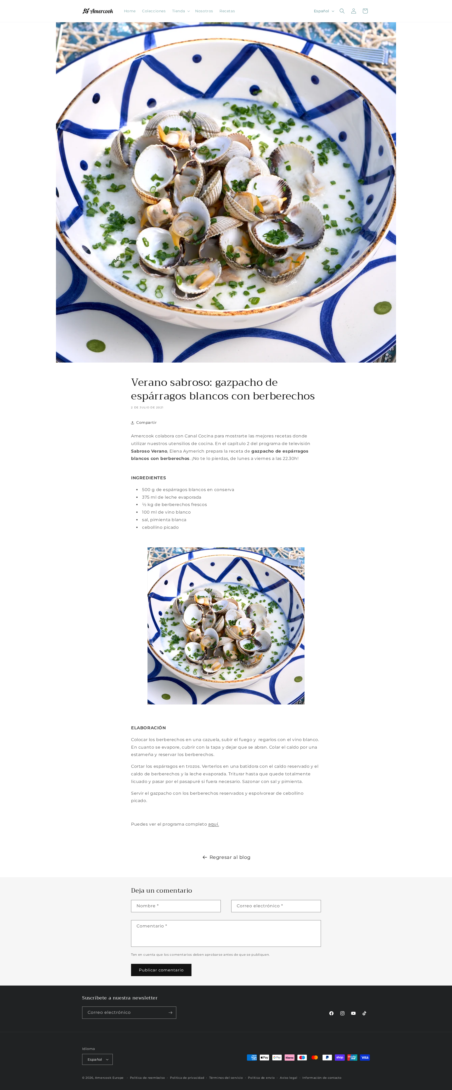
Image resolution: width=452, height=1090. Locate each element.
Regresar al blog (230, 857)
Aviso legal (288, 1078)
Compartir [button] (146, 422)
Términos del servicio (226, 1078)
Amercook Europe (109, 1078)
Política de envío (261, 1078)
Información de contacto (321, 1078)
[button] (180, 10)
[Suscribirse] (170, 1012)
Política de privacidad (187, 1078)
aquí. (213, 824)
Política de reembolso (147, 1078)
